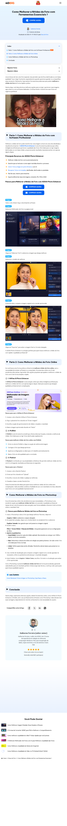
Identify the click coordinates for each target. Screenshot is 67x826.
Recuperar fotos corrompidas (17, 170)
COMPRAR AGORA (35, 187)
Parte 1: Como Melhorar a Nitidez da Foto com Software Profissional (30, 50)
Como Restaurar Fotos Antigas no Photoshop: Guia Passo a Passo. (26, 578)
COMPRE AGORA (35, 20)
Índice (9, 46)
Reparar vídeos (12, 71)
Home (4, 758)
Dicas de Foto (44, 34)
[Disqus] (33, 688)
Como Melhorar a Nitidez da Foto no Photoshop (23, 57)
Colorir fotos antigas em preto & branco (20, 167)
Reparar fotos (12, 68)
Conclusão (11, 60)
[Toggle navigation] (60, 3)
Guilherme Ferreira (35, 29)
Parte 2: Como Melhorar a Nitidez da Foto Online (23, 53)
